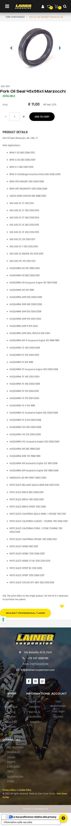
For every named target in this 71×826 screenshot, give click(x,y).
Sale (11, 732)
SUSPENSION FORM (15, 779)
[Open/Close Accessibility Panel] (63, 818)
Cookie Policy (25, 790)
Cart (11, 701)
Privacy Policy (9, 790)
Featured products (11, 724)
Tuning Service (11, 714)
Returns (35, 722)
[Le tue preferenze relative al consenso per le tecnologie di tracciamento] (3, 619)
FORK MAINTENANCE (15, 17)
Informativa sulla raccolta (18, 822)
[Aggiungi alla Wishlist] (62, 607)
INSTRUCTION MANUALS (15, 749)
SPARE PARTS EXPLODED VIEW (13, 764)
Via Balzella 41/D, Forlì (38, 652)
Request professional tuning (25, 613)
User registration (58, 703)
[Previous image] (11, 48)
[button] (35, 47)
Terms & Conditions (34, 714)
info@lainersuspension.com (38, 670)
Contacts (34, 707)
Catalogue (11, 707)
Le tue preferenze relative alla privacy (34, 816)
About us (34, 701)
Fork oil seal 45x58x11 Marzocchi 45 (46, 17)
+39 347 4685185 (37, 658)
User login (58, 711)
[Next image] (59, 48)
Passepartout (41, 808)
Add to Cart (42, 117)
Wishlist (58, 717)
